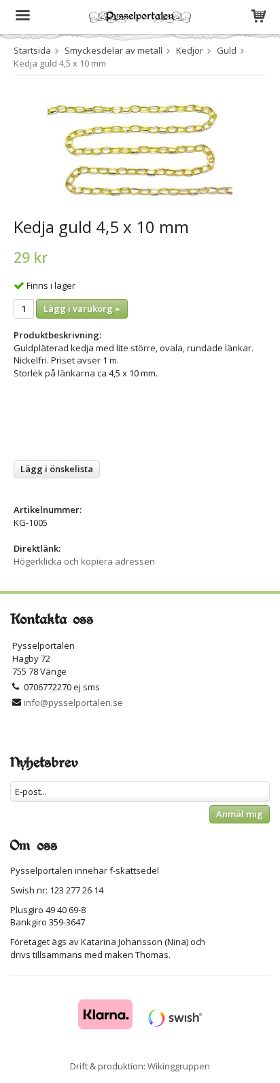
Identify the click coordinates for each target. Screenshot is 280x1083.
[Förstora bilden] (140, 148)
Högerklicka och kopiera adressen (84, 561)
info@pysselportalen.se (73, 702)
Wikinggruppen (178, 1066)
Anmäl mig (239, 814)
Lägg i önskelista (56, 469)
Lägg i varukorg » (81, 308)
